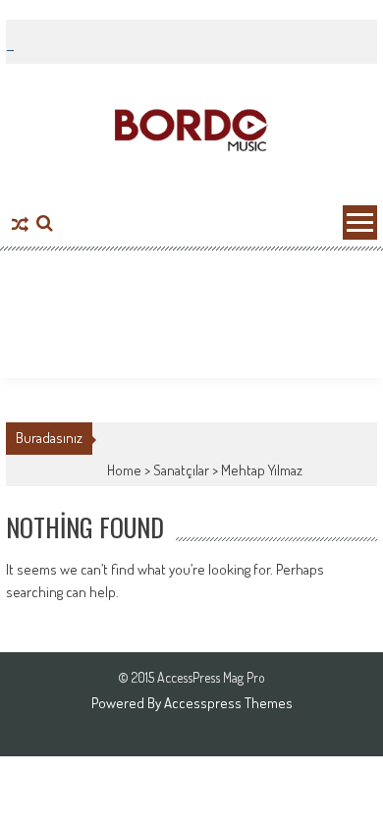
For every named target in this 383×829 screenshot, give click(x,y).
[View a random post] (20, 225)
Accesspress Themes (228, 702)
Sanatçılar (181, 470)
